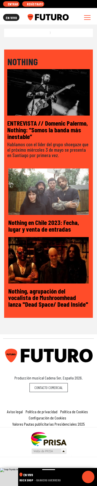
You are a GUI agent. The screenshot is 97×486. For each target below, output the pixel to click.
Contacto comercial (48, 387)
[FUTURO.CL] (48, 17)
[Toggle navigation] (87, 17)
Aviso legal (15, 411)
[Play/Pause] (88, 477)
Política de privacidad (41, 411)
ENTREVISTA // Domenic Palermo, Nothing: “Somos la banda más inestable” (47, 129)
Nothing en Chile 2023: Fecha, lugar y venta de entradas (43, 225)
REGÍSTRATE (34, 4)
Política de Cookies (74, 411)
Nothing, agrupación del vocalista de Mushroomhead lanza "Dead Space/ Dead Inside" (48, 297)
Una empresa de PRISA (48, 438)
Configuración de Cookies (47, 417)
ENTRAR (12, 4)
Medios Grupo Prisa (48, 451)
